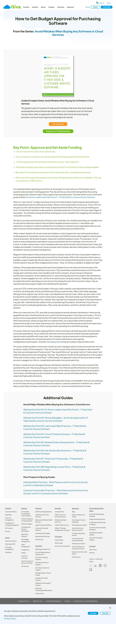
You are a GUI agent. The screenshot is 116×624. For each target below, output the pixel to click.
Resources (70, 7)
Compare (51, 7)
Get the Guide (58, 124)
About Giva (93, 549)
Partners (92, 553)
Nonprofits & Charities (42, 536)
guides (57, 342)
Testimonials (59, 543)
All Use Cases (39, 593)
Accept (93, 613)
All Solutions (39, 539)
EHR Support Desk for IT (43, 549)
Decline (105, 613)
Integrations (25, 550)
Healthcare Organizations (43, 512)
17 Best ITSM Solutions (62, 525)
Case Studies (59, 540)
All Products (9, 528)
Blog (73, 512)
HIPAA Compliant (26, 524)
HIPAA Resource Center (79, 525)
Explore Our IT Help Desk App (58, 131)
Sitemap (67, 601)
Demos (43, 7)
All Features (25, 566)
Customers (60, 7)
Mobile (23, 553)
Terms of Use (37, 601)
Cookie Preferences (53, 601)
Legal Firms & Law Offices (43, 525)
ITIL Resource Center (78, 543)
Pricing (87, 7)
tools (48, 342)
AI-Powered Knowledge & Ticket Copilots (26, 514)
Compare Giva (59, 512)
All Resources (76, 557)
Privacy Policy (23, 601)
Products (26, 7)
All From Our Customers (62, 546)
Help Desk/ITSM (10, 544)
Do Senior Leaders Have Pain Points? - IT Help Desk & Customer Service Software (60, 197)
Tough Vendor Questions (97, 519)
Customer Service (11, 512)
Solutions (35, 7)
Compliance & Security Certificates (25, 529)
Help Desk (8, 515)
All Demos (8, 552)
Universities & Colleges (42, 533)
